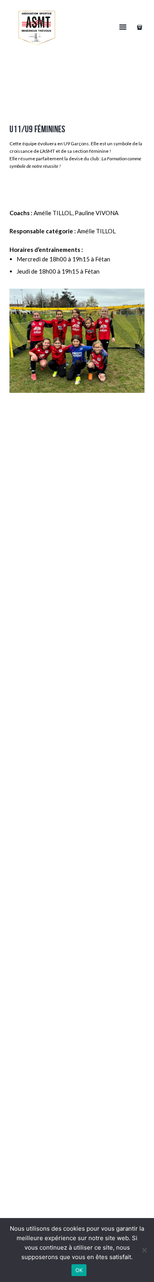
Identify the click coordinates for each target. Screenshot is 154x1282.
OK (79, 1270)
